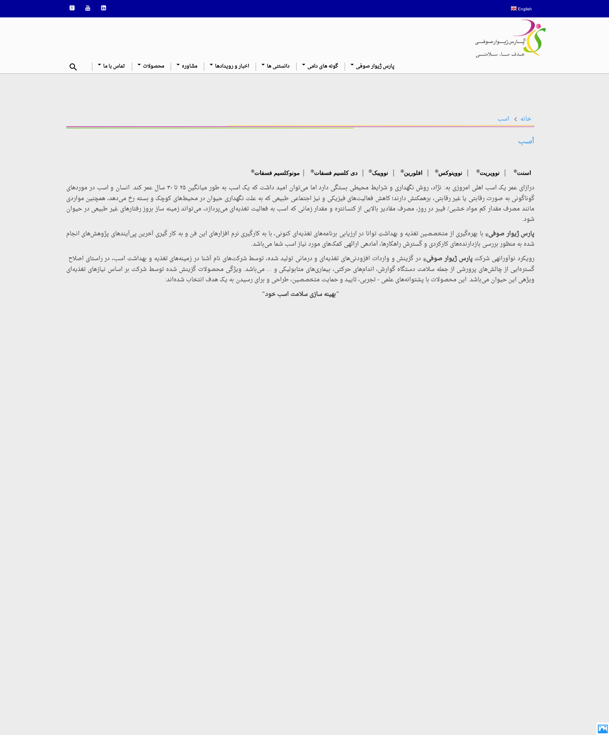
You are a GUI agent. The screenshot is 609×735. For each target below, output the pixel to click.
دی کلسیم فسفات (334, 171)
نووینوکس (450, 172)
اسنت (525, 172)
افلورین (413, 172)
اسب (503, 119)
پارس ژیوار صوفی (374, 66)
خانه (525, 119)
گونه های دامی (322, 66)
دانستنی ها (278, 66)
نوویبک (380, 172)
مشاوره (189, 66)
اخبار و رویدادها (231, 66)
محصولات (153, 66)
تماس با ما (113, 66)
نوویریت (490, 172)
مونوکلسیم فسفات (275, 171)
